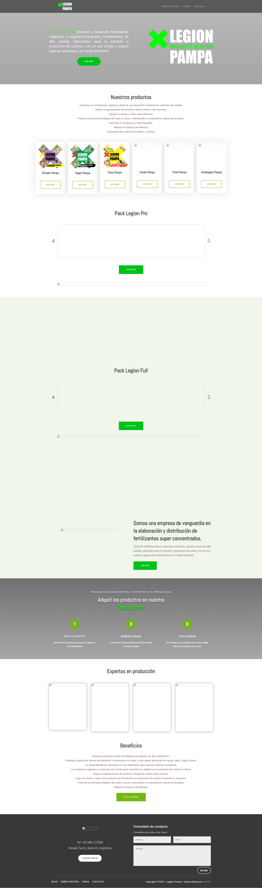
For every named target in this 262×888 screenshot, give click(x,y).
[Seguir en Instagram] (92, 868)
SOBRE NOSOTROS (170, 6)
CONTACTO (199, 6)
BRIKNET (207, 881)
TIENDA (186, 6)
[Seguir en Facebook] (87, 868)
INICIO (154, 6)
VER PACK (131, 269)
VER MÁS (88, 61)
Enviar (204, 870)
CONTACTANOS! (90, 858)
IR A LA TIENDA (131, 797)
